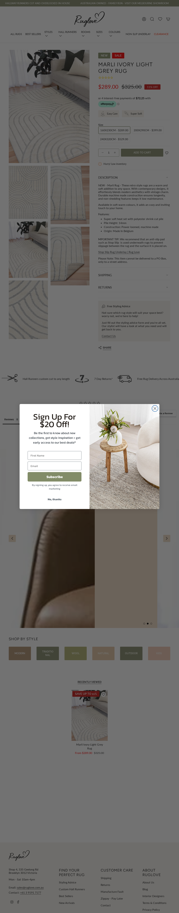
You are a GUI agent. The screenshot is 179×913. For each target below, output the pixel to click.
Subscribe (54, 476)
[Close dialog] (155, 408)
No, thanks (55, 499)
